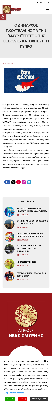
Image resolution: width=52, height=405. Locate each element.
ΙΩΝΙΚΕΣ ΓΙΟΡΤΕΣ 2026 (26, 262)
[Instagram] (41, 2)
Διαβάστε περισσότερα (14, 393)
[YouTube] (48, 2)
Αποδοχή (9, 399)
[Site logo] (12, 9)
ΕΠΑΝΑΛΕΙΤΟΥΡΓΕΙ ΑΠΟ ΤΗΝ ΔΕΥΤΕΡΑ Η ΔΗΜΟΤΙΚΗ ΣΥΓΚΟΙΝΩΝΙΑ (29, 248)
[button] (3, 17)
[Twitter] (45, 2)
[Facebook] (37, 2)
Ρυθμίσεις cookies (39, 399)
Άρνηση (22, 399)
